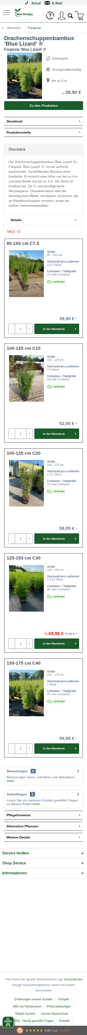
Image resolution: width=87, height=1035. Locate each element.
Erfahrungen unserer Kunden (33, 999)
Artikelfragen (20, 794)
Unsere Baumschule (54, 1013)
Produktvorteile (18, 132)
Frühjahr (63, 999)
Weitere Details (18, 837)
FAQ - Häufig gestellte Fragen (34, 1020)
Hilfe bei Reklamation (27, 1006)
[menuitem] (6, 12)
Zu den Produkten (43, 105)
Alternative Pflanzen (22, 826)
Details (16, 220)
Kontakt (64, 1020)
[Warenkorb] (79, 15)
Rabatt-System (25, 1013)
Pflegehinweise (18, 815)
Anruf (36, 3)
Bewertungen (17, 771)
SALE (13, 231)
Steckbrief (14, 121)
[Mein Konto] (61, 15)
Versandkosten (73, 979)
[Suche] (70, 15)
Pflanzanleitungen (59, 1006)
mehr (10, 781)
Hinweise (65, 1030)
